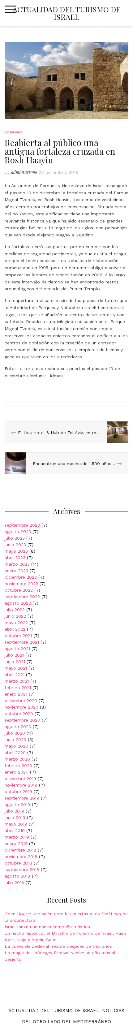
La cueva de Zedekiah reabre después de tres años (58, 946)
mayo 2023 (16, 551)
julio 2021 (14, 655)
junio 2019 (15, 817)
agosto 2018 (17, 876)
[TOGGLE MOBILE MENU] (10, 9)
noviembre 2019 (21, 785)
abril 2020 (15, 752)
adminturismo (24, 172)
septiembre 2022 (22, 596)
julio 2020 (15, 733)
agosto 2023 (18, 531)
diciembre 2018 (20, 850)
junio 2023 (15, 544)
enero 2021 (16, 694)
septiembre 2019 (22, 798)
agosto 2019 (17, 804)
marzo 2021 (17, 681)
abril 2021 (14, 674)
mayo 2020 (16, 746)
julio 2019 (14, 811)
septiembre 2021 (22, 642)
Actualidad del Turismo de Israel (67, 13)
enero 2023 (16, 570)
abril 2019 (15, 830)
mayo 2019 (16, 824)
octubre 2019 (18, 791)
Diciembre (13, 132)
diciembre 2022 (21, 577)
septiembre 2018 (22, 869)
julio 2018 (14, 882)
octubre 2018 (18, 863)
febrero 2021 (18, 687)
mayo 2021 (16, 668)
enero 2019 (16, 843)
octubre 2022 (19, 590)
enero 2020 (16, 772)
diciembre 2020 (21, 700)
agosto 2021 (17, 648)
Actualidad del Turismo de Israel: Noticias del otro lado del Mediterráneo (66, 1016)
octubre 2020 (19, 713)
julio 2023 (15, 538)
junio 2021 (15, 661)
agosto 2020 (18, 726)
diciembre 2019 (20, 778)
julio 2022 (15, 609)
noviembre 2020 (21, 707)
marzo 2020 (17, 759)
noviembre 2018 (21, 856)
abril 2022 (15, 629)
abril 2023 (15, 557)
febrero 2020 (18, 765)
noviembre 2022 (21, 583)
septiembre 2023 (22, 525)
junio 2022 (15, 616)
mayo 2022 (16, 622)
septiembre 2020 (22, 720)
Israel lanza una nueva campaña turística (47, 926)
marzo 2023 (17, 564)
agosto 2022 (18, 603)
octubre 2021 (18, 635)
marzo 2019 (17, 837)
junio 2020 (15, 739)
